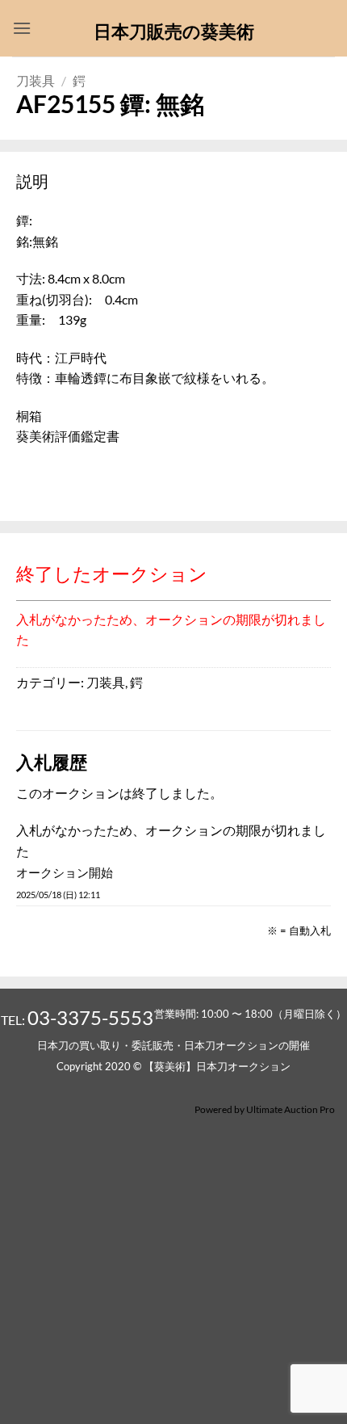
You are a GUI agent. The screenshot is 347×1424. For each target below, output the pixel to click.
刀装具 (35, 80)
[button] (21, 28)
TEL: (77, 1019)
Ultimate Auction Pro (290, 1109)
